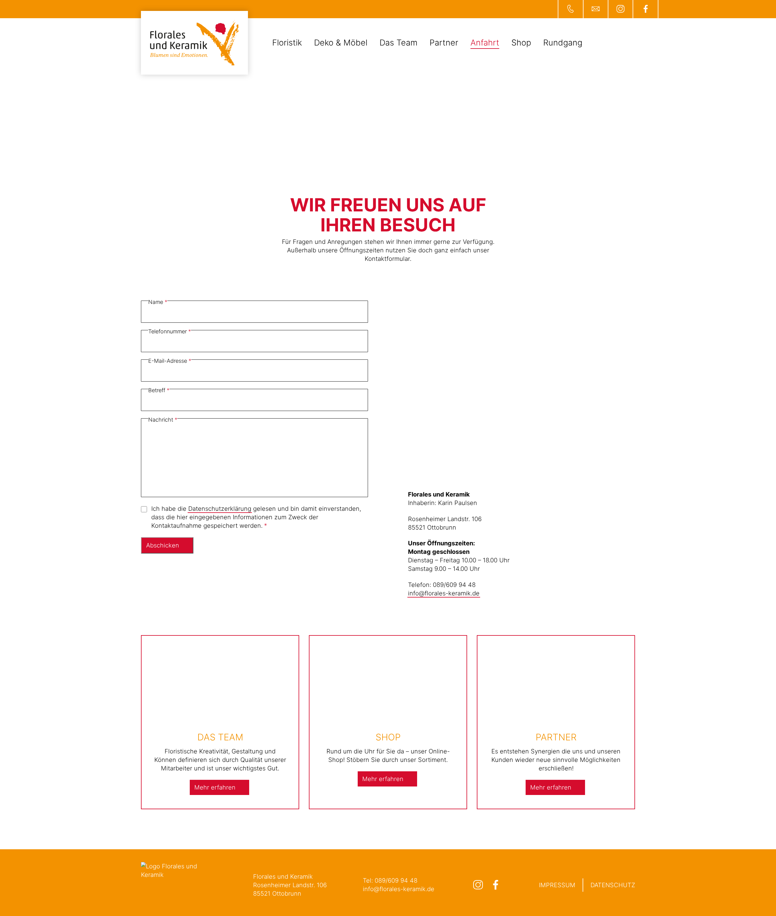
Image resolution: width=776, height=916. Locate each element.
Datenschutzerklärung (219, 508)
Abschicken (162, 545)
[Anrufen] (570, 9)
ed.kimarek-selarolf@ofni (398, 889)
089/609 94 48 (396, 880)
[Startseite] (194, 43)
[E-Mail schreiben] (595, 9)
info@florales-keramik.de (444, 593)
